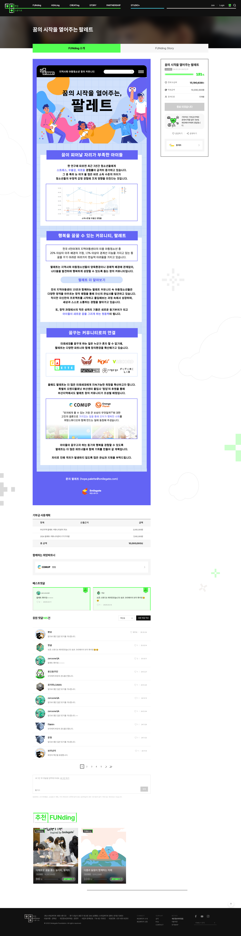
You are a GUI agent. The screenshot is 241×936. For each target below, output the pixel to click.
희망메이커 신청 (142, 922)
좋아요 (135, 632)
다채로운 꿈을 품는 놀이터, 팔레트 (53, 870)
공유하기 (193, 133)
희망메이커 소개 (142, 919)
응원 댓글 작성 (143, 618)
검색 (234, 5)
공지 (157, 919)
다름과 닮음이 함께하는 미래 (98, 870)
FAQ (157, 922)
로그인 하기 (64, 778)
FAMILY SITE (200, 923)
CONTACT (160, 925)
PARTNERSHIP (113, 5)
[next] (106, 766)
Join (213, 5)
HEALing (55, 5)
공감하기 (178, 133)
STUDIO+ (135, 5)
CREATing (74, 5)
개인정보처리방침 (177, 919)
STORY (92, 5)
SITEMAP (175, 925)
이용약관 (175, 922)
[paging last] (111, 766)
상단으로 (231, 904)
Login (221, 5)
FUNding (37, 5)
